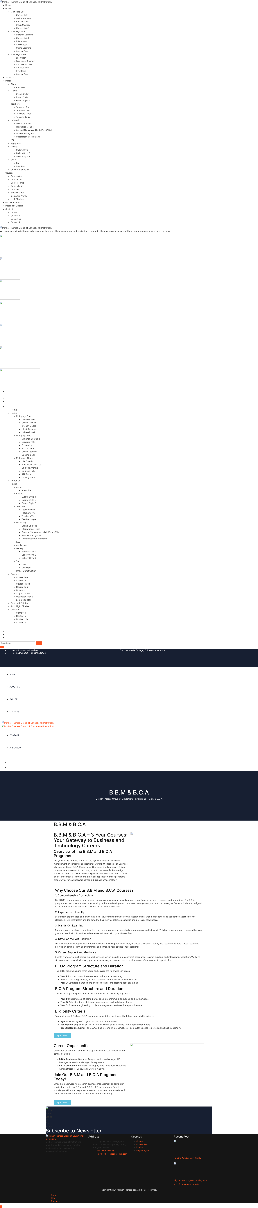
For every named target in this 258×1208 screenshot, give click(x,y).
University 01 (22, 15)
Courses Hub (22, 67)
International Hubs (25, 127)
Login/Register (18, 199)
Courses (9, 173)
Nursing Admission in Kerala (187, 1158)
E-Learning (21, 41)
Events (14, 90)
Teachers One (22, 107)
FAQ (13, 140)
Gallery (14, 146)
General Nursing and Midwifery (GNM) (34, 130)
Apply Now (16, 143)
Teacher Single (23, 117)
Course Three (17, 183)
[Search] (39, 643)
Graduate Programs (25, 133)
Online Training (23, 18)
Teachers (15, 104)
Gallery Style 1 (23, 150)
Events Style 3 (23, 100)
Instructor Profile (19, 196)
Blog (53, 1198)
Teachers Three (23, 113)
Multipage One (18, 11)
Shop (13, 159)
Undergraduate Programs (28, 136)
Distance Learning (24, 34)
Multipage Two (18, 31)
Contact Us (16, 219)
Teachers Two (23, 110)
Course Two (16, 179)
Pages (8, 80)
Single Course (17, 192)
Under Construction (20, 169)
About (13, 84)
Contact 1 (15, 212)
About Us (9, 77)
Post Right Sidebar (14, 205)
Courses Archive (24, 64)
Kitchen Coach (23, 21)
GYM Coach (21, 44)
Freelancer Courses (25, 61)
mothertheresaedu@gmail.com (25, 650)
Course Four (17, 186)
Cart (18, 163)
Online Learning (23, 48)
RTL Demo (21, 71)
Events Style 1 (22, 94)
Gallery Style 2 (23, 153)
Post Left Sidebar (13, 202)
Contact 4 (15, 222)
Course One (16, 176)
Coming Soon (22, 51)
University (15, 120)
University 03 (22, 38)
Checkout (20, 166)
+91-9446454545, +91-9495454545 (29, 653)
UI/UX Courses (23, 25)
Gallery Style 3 (23, 156)
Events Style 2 (23, 97)
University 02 (22, 28)
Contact (9, 209)
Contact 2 (15, 215)
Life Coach (21, 58)
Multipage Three (18, 54)
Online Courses (23, 123)
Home (8, 5)
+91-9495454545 (105, 1150)
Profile (139, 1147)
